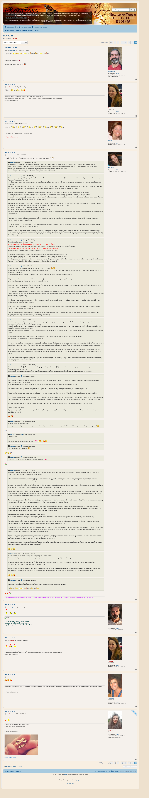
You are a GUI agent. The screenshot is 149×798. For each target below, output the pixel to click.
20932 (117, 628)
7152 (117, 143)
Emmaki (14, 38)
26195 (117, 73)
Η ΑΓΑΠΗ (8, 35)
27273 (117, 702)
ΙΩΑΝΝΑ (12, 434)
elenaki (110, 140)
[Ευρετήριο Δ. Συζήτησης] (22, 9)
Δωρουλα (110, 730)
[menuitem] (25, 27)
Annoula (110, 108)
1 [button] (117, 42)
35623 (117, 734)
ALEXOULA (111, 698)
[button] (111, 42)
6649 (117, 170)
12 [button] (122, 42)
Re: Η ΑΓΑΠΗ (11, 48)
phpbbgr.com (78, 780)
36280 (117, 111)
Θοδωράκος (111, 71)
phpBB (66, 774)
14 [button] (129, 42)
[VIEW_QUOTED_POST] (22, 162)
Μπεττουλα (111, 167)
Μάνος (110, 625)
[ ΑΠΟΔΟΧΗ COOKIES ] (48, 22)
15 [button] (132, 42)
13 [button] (126, 42)
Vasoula (12, 162)
